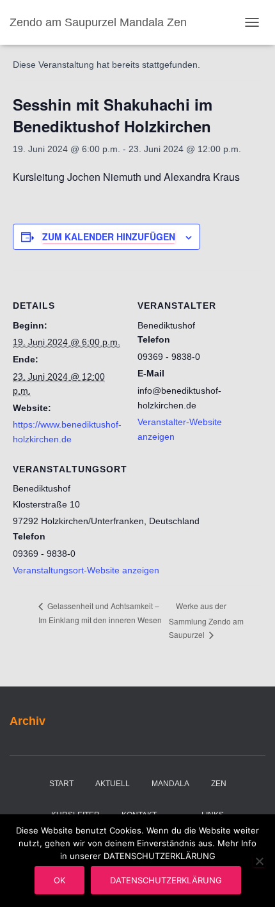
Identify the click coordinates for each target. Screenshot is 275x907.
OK (59, 880)
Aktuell (112, 783)
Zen (218, 783)
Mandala (170, 783)
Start (61, 783)
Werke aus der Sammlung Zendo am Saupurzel (206, 620)
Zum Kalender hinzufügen (108, 236)
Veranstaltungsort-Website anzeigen (86, 570)
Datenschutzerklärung (166, 880)
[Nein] (259, 861)
